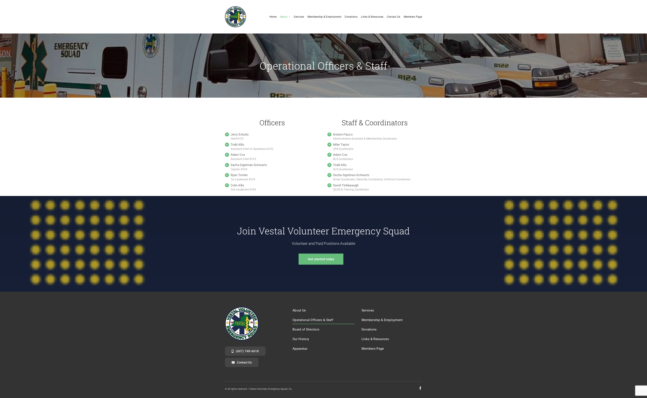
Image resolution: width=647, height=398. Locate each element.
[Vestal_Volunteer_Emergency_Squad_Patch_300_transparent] (235, 8)
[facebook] (420, 388)
